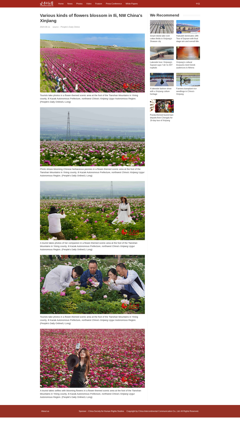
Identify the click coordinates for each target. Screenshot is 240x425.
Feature (98, 4)
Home (61, 4)
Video (89, 4)
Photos (79, 4)
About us (45, 411)
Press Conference (114, 4)
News (69, 4)
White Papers (132, 4)
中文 (198, 4)
